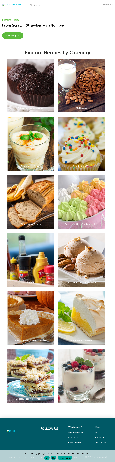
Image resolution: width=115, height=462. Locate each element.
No (53, 458)
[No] (111, 456)
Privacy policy (65, 458)
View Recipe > (12, 35)
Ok (47, 458)
